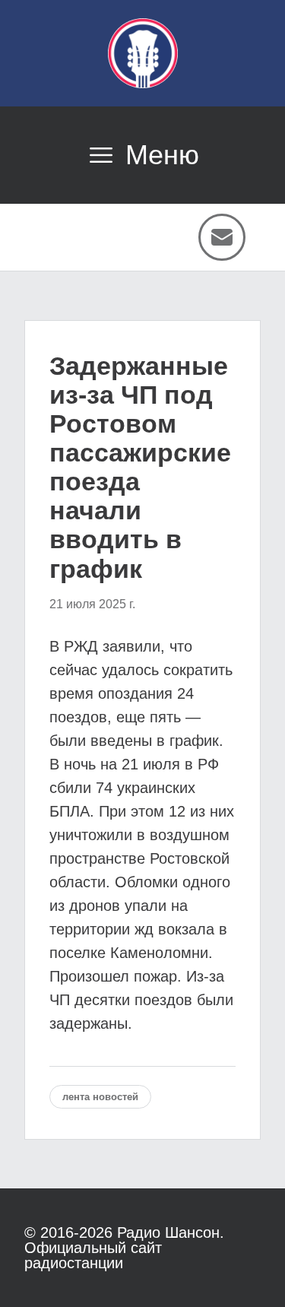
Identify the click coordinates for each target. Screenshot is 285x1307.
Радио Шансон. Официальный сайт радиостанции (124, 1247)
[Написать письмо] (221, 237)
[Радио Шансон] (143, 53)
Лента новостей (100, 1096)
